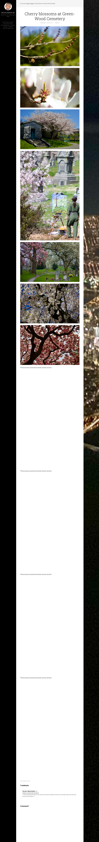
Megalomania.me (8, 13)
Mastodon (10, 28)
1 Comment (56, 22)
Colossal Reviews (7, 23)
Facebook (5, 28)
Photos (28, 781)
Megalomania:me (5, 25)
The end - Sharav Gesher (28, 791)
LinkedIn (10, 26)
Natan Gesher (5, 22)
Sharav (11, 22)
